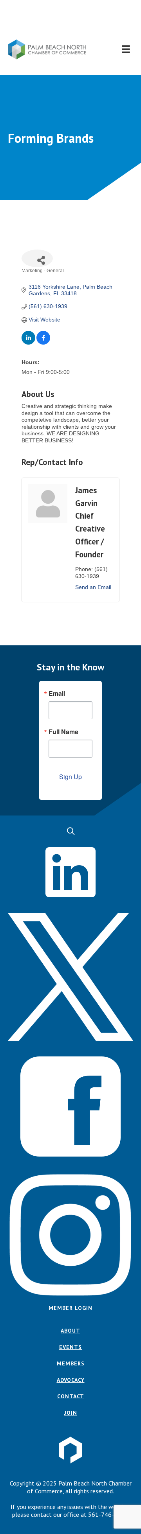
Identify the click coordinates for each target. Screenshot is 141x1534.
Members (71, 1363)
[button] (70, 20)
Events (70, 1347)
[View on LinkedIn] (28, 342)
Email (57, 693)
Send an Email (93, 587)
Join (70, 1412)
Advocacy (71, 1379)
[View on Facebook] (43, 342)
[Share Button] (37, 258)
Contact (70, 1396)
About (70, 1330)
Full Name (63, 732)
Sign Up (70, 776)
